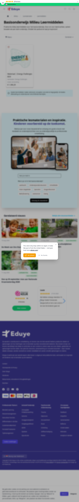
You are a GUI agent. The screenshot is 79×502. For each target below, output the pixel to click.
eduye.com (34, 250)
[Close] (56, 245)
